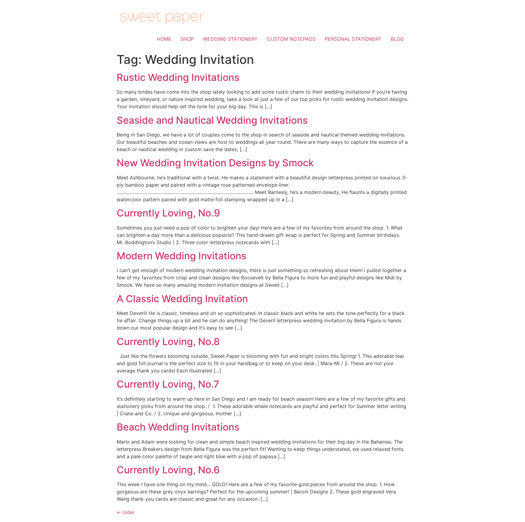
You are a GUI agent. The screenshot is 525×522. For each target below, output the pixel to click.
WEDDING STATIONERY (230, 39)
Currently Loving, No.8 (168, 341)
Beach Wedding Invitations (178, 427)
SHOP (187, 39)
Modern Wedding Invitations (181, 256)
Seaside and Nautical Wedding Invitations (212, 120)
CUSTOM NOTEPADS (291, 39)
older (126, 512)
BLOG (397, 39)
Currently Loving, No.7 (168, 384)
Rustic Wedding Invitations (178, 77)
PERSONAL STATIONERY (353, 39)
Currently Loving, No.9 (168, 213)
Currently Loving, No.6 (168, 470)
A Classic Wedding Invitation (182, 299)
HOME (164, 39)
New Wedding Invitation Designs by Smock (215, 163)
